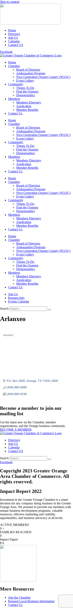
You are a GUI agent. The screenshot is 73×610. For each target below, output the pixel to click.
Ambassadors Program (30, 73)
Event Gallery (25, 80)
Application (23, 106)
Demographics (25, 95)
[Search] (49, 309)
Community (15, 84)
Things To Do (25, 88)
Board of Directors (28, 69)
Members (14, 99)
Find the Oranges (27, 91)
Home (12, 62)
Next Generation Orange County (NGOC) (43, 77)
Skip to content (9, 1)
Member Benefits (27, 109)
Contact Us (15, 113)
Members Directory (28, 102)
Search (4, 308)
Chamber (14, 66)
